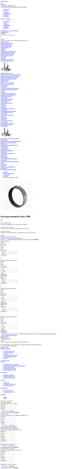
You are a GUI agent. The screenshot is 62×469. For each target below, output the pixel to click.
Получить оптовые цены (7, 238)
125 (1, 277)
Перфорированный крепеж (11, 355)
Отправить (15, 447)
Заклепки (6, 358)
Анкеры (6, 354)
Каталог (3, 33)
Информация (7, 13)
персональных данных (6, 412)
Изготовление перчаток (10, 368)
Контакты (6, 16)
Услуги (5, 10)
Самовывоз (6, 382)
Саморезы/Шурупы (9, 352)
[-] (1, 252)
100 (1, 249)
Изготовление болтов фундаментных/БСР (14, 365)
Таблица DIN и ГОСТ (9, 392)
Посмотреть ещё (5, 360)
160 (1, 305)
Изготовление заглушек (10, 370)
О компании (7, 9)
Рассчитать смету (18, 238)
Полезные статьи (8, 390)
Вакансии (6, 15)
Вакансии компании (9, 375)
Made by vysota (4, 347)
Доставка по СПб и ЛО (10, 384)
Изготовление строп (9, 367)
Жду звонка (16, 412)
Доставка (6, 12)
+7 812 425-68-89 (5, 335)
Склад (5, 398)
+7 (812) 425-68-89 (5, 7)
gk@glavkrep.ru (14, 7)
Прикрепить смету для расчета (8, 444)
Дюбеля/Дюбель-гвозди (10, 356)
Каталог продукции (6, 348)
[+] (17, 252)
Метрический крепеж (9, 351)
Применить (3, 275)
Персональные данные (9, 377)
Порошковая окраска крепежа (11, 364)
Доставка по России (9, 385)
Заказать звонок (22, 7)
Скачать (15, 427)
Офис (5, 397)
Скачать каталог (5, 42)
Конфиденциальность (9, 376)
